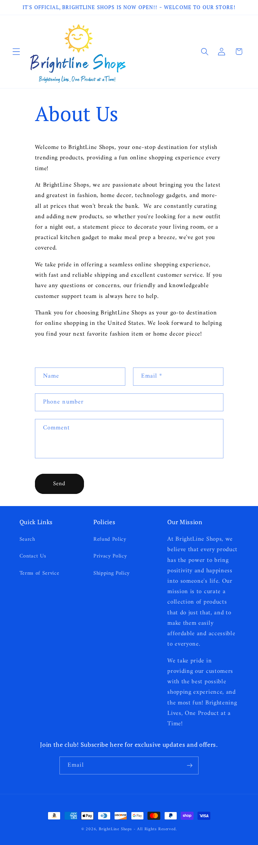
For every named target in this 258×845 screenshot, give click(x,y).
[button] (16, 51)
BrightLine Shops (115, 829)
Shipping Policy (111, 573)
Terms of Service (39, 573)
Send (59, 484)
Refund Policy (109, 539)
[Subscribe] (189, 766)
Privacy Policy (110, 556)
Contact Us (32, 556)
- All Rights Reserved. (155, 829)
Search (27, 539)
